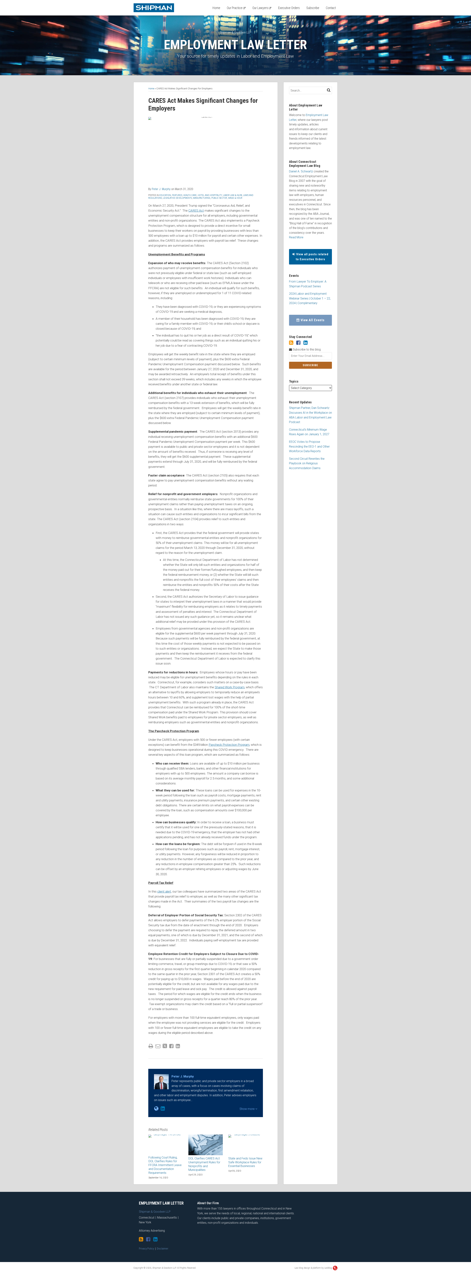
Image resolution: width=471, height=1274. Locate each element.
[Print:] (150, 1046)
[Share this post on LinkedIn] (178, 1046)
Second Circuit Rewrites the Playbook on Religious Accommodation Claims (307, 463)
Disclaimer (162, 1248)
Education (165, 195)
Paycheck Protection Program (229, 744)
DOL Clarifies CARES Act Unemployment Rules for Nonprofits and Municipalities (204, 1164)
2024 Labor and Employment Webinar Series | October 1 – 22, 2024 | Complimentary (310, 298)
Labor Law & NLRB (232, 195)
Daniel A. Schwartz (301, 171)
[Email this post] (157, 1046)
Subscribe (312, 8)
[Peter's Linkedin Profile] (163, 1108)
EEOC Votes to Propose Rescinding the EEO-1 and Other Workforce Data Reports (309, 446)
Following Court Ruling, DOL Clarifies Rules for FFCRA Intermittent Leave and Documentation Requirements (165, 1165)
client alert (164, 891)
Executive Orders (289, 8)
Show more (247, 1109)
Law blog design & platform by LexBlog (313, 1268)
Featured (177, 195)
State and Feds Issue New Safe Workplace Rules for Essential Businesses (245, 1162)
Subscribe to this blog (306, 349)
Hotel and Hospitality (210, 195)
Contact (331, 8)
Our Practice (235, 8)
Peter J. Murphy (161, 189)
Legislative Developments (177, 198)
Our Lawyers (260, 8)
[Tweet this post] (165, 1046)
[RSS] (291, 342)
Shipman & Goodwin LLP (235, 32)
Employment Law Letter (235, 44)
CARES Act (196, 210)
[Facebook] (298, 342)
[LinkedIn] (305, 342)
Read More (296, 237)
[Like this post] (171, 1046)
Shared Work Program (230, 687)
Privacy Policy (146, 1248)
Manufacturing (201, 198)
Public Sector (219, 198)
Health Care (190, 195)
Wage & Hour (235, 198)
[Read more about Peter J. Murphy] (156, 1108)
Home (216, 8)
